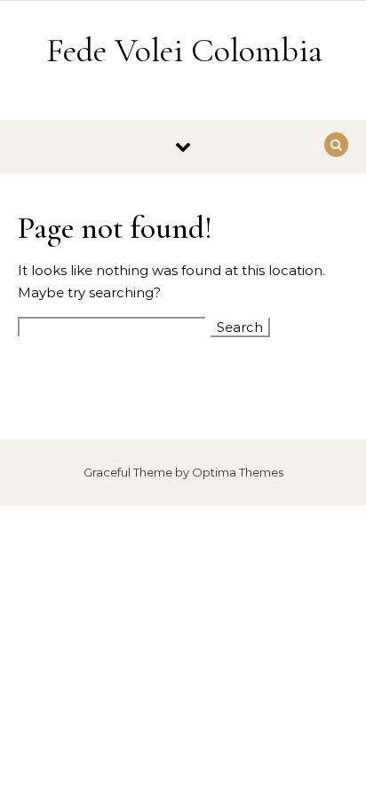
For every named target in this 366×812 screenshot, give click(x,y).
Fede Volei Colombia (184, 50)
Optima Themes (237, 472)
